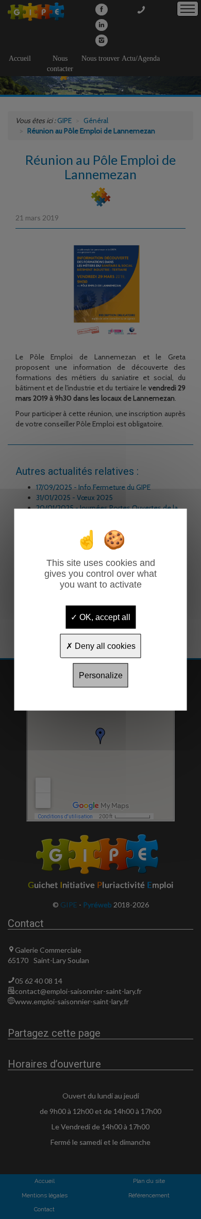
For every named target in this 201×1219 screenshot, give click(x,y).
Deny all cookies (104, 645)
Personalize (101, 675)
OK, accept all (103, 616)
